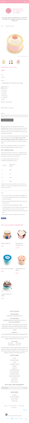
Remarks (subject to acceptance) (7, 107)
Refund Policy (14, 380)
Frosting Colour (4, 86)
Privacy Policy (14, 377)
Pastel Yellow (4, 88)
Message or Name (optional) (6, 101)
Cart (27, 1)
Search (14, 358)
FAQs (14, 362)
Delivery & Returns (14, 360)
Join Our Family (14, 398)
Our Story (14, 395)
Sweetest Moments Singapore (16, 415)
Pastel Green (4, 90)
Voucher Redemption (14, 372)
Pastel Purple (4, 97)
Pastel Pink (4, 91)
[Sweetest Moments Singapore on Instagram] (26, 410)
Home (2, 26)
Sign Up (25, 387)
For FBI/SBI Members (14, 370)
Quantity (2, 113)
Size (2, 74)
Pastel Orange (4, 95)
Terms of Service (14, 382)
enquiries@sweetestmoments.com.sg (14, 315)
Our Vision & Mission (14, 396)
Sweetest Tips (14, 400)
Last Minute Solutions (14, 374)
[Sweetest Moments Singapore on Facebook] (24, 410)
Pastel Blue (4, 93)
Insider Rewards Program (14, 376)
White (3, 99)
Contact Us (14, 368)
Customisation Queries (14, 364)
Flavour (2, 80)
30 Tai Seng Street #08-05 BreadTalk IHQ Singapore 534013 (14, 334)
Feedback (14, 366)
